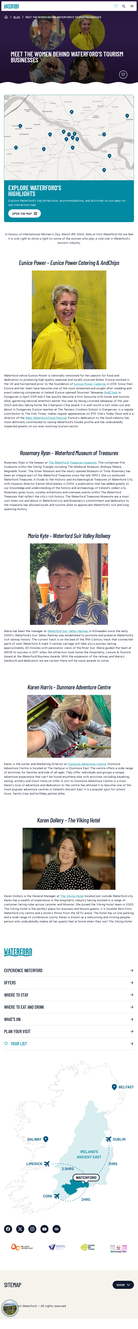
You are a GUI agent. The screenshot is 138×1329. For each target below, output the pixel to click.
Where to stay (16, 995)
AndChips (110, 392)
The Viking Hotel (72, 896)
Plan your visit (17, 1031)
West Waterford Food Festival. (46, 418)
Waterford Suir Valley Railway (68, 631)
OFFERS (10, 982)
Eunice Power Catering (90, 384)
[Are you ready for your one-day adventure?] (10, 1308)
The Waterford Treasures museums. (72, 462)
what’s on (12, 1019)
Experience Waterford (23, 970)
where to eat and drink (24, 1007)
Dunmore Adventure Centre (87, 764)
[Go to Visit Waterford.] (6, 17)
